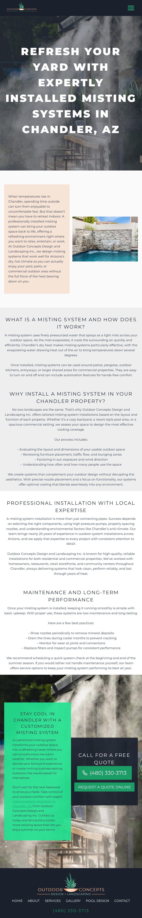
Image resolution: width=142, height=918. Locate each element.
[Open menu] (131, 8)
